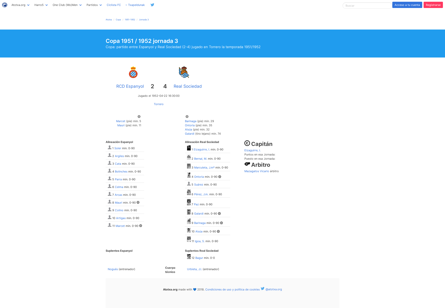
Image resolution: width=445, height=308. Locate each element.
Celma (119, 187)
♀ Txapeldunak (135, 5)
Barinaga (190, 121)
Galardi (189, 133)
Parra (118, 179)
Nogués (113, 269)
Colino (119, 210)
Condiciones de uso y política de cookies (232, 289)
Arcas (118, 194)
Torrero (159, 104)
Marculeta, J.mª (204, 167)
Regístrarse (433, 5)
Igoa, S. (200, 241)
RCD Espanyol (130, 86)
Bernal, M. (200, 158)
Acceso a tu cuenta (407, 5)
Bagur (199, 258)
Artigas (121, 218)
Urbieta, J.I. (194, 269)
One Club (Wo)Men (65, 5)
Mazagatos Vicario (256, 171)
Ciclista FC (114, 5)
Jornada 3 (144, 19)
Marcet (120, 121)
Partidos (92, 5)
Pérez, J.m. (201, 194)
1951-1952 (130, 19)
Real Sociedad (188, 86)
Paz (196, 204)
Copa (118, 19)
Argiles (119, 156)
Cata (118, 163)
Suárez (198, 184)
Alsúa (188, 129)
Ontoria (190, 125)
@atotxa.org (273, 289)
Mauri (121, 125)
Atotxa (109, 19)
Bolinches (121, 171)
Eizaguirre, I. (202, 149)
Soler (117, 148)
